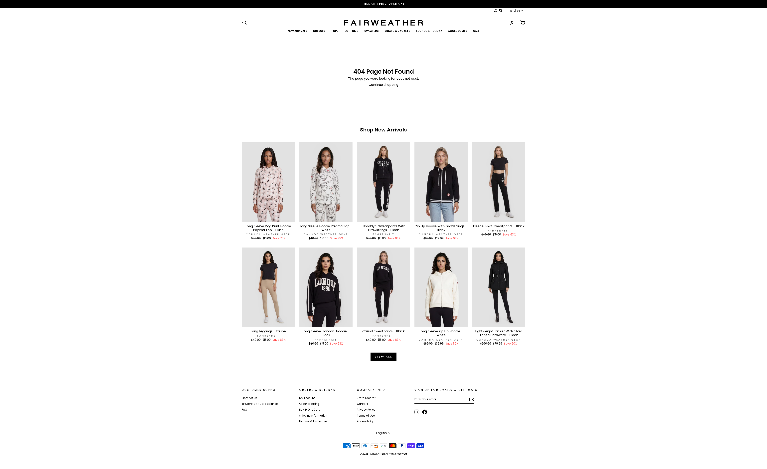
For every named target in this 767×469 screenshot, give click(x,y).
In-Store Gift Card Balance (260, 404)
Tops (335, 31)
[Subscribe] (471, 399)
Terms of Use (366, 416)
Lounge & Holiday (429, 31)
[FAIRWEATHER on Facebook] (424, 412)
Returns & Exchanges (313, 421)
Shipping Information (313, 416)
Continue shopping (383, 85)
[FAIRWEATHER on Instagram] (416, 412)
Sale (476, 31)
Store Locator (366, 398)
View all (383, 357)
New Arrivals (297, 31)
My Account (307, 398)
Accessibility (365, 421)
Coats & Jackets (397, 31)
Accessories (457, 31)
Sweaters (371, 31)
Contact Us (249, 398)
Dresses (319, 31)
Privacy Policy (366, 410)
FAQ (244, 410)
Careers (362, 404)
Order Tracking (309, 404)
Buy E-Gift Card (309, 410)
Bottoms (351, 31)
